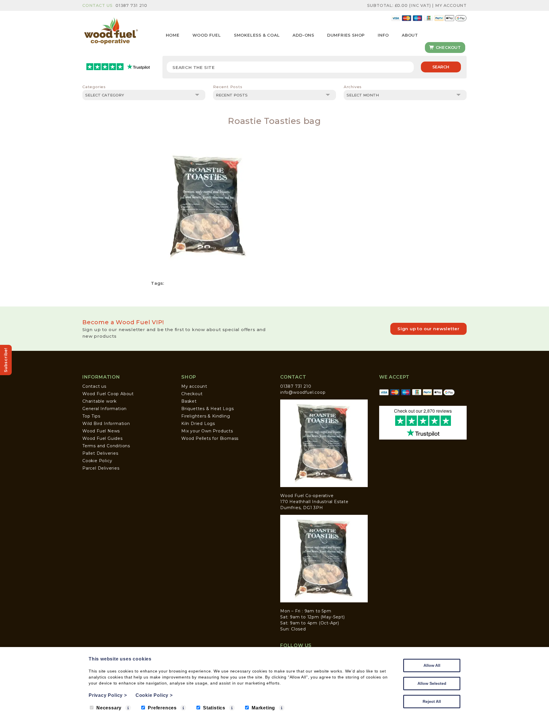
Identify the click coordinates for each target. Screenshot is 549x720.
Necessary (109, 707)
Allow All (431, 665)
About (410, 35)
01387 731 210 (131, 5)
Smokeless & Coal (257, 35)
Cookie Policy (97, 460)
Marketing (263, 707)
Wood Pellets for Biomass (209, 438)
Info (383, 35)
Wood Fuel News (101, 431)
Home (173, 35)
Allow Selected (431, 683)
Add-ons (303, 35)
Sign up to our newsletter (428, 328)
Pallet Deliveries (100, 453)
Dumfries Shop (346, 35)
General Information (104, 408)
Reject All (432, 701)
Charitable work (99, 401)
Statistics (214, 707)
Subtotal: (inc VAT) (399, 5)
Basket (189, 401)
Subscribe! (5, 360)
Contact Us (97, 5)
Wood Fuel (206, 35)
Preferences (162, 707)
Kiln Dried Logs (198, 423)
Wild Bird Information (106, 423)
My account (194, 386)
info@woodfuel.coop (302, 392)
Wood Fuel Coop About (108, 393)
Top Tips (91, 416)
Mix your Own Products (207, 431)
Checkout (447, 47)
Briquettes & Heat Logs (207, 408)
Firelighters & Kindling (205, 416)
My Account (451, 5)
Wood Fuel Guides (102, 438)
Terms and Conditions (106, 445)
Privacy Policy (108, 695)
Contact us (94, 386)
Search (440, 67)
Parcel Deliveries (101, 468)
